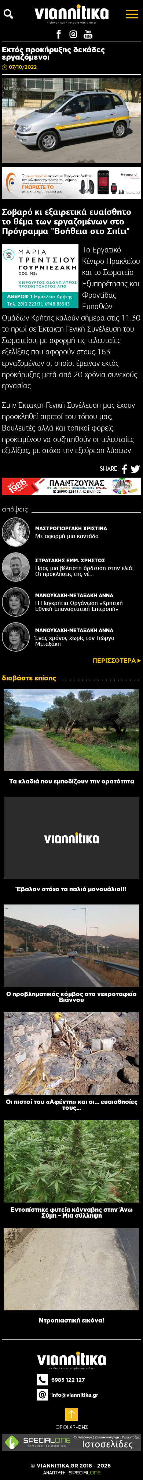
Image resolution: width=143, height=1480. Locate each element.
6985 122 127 (68, 1379)
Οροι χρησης (71, 1427)
